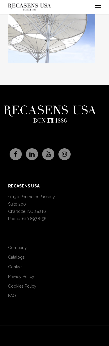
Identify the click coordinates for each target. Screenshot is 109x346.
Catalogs (16, 257)
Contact (15, 267)
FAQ (12, 295)
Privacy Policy (21, 276)
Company (17, 247)
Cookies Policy (22, 286)
